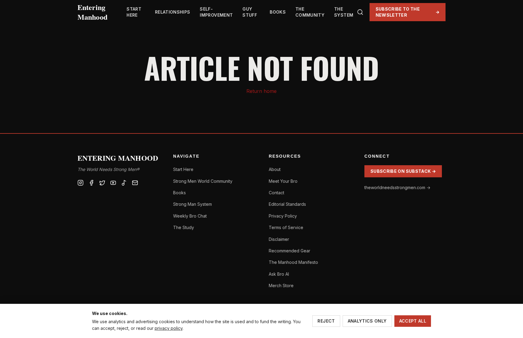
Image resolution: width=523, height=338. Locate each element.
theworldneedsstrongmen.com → (397, 187)
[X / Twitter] (102, 183)
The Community (309, 12)
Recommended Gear (289, 250)
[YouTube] (113, 183)
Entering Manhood (92, 12)
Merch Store (281, 285)
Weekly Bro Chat (190, 215)
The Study (183, 227)
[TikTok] (124, 183)
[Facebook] (91, 183)
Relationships (172, 12)
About (275, 169)
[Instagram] (80, 183)
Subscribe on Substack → (403, 171)
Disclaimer (279, 239)
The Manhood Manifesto (293, 262)
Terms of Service (286, 227)
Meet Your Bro (283, 181)
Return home (261, 91)
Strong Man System (192, 204)
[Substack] (135, 183)
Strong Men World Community (202, 181)
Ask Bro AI (279, 274)
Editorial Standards (287, 204)
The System (343, 12)
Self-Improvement (216, 12)
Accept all (412, 320)
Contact (276, 192)
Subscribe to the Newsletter (408, 12)
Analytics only (367, 320)
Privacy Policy (283, 215)
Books (278, 12)
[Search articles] (360, 12)
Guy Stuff (249, 12)
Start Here (134, 12)
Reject (326, 320)
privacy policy (169, 328)
